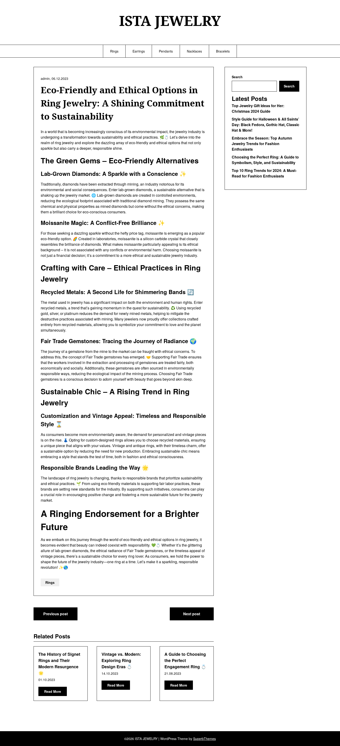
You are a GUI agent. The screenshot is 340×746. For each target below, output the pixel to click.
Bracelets (223, 51)
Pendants (166, 51)
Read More (52, 691)
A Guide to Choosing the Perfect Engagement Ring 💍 (185, 660)
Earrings (139, 51)
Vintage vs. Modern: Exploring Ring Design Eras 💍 (121, 660)
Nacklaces (194, 51)
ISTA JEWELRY (170, 21)
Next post (191, 613)
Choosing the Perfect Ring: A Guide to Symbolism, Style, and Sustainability (265, 159)
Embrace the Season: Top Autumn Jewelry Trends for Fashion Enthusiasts (262, 143)
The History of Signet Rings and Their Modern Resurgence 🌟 (59, 663)
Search (237, 77)
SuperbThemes (204, 738)
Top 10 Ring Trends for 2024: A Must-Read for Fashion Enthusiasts (264, 173)
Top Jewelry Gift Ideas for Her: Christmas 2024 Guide (258, 108)
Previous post (55, 613)
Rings (114, 51)
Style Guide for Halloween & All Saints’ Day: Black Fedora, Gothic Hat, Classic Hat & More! (265, 124)
